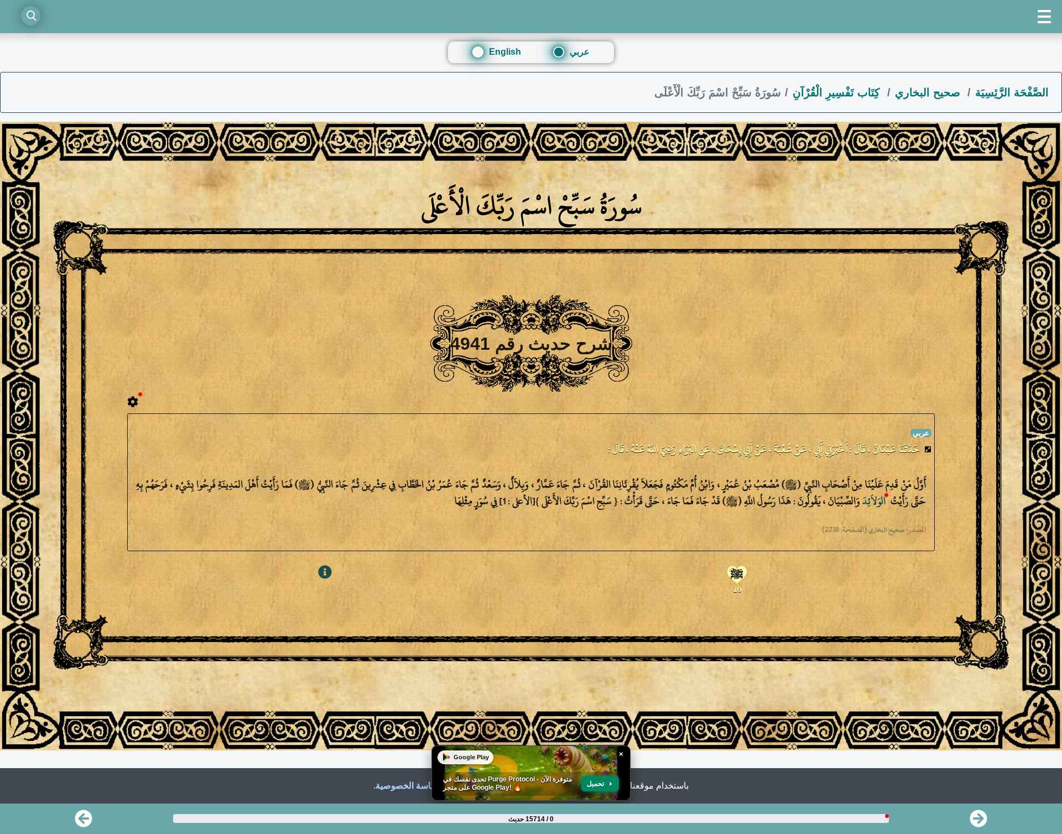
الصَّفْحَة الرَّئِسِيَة (1012, 92)
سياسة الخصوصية (408, 785)
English (505, 51)
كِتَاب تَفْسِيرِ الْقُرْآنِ (838, 92)
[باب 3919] (83, 822)
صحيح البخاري (929, 92)
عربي (580, 51)
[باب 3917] (978, 822)
